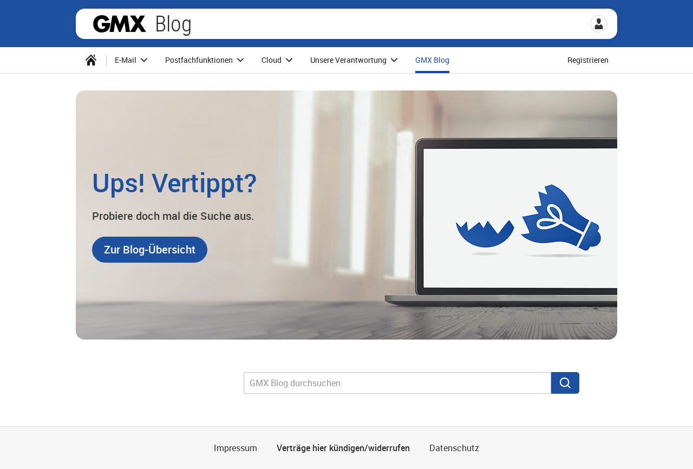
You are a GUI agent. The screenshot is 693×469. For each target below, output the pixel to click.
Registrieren (588, 60)
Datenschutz (454, 448)
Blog (173, 23)
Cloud (272, 60)
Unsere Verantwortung (349, 60)
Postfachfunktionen (199, 60)
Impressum (235, 448)
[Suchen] (565, 383)
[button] (598, 23)
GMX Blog (432, 60)
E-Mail (126, 60)
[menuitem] (91, 60)
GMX (119, 23)
